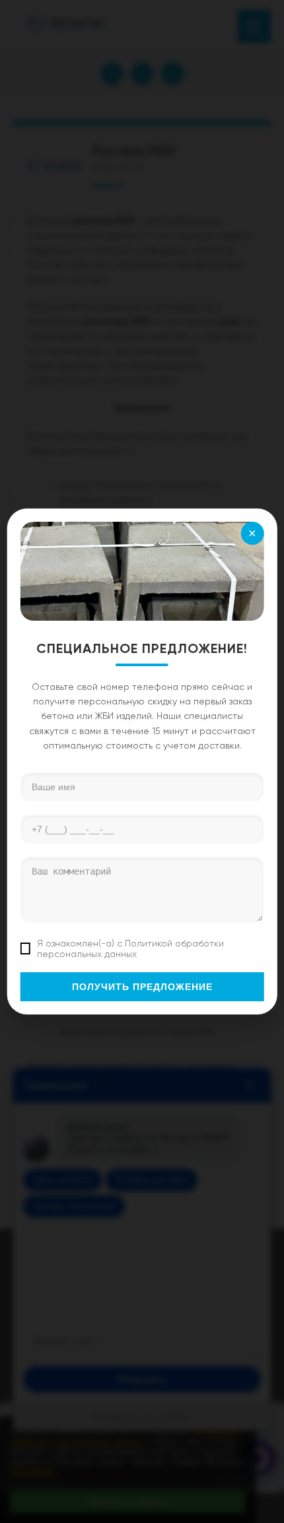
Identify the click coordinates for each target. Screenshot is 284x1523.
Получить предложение (142, 986)
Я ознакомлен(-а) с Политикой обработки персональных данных (130, 948)
